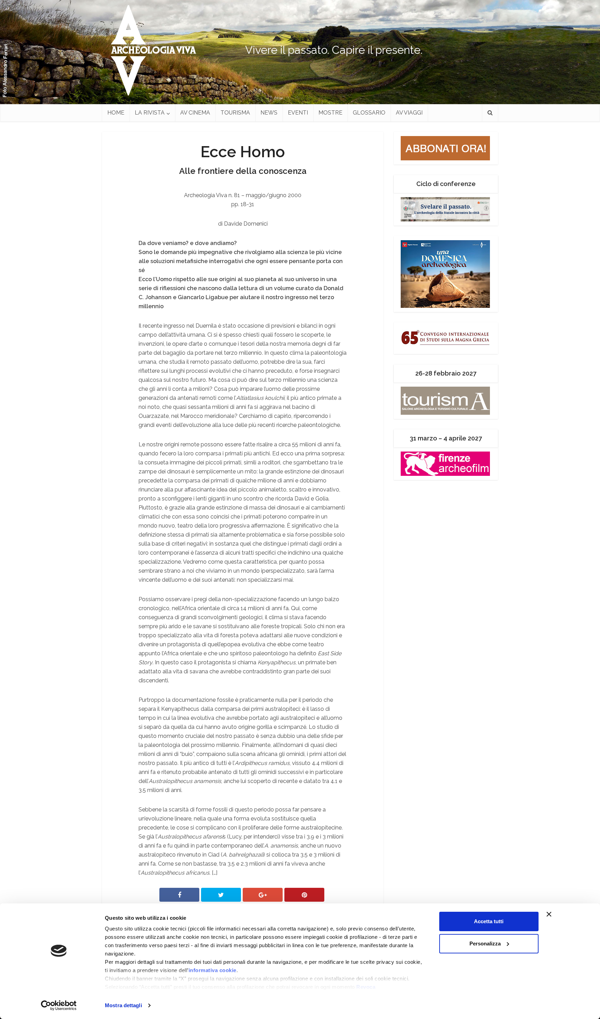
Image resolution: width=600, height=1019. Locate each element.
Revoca (365, 987)
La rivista (150, 112)
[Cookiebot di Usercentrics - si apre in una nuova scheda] (58, 1005)
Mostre (330, 112)
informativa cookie (212, 970)
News (268, 112)
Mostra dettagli (123, 1005)
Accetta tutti (488, 921)
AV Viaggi (409, 112)
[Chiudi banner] (562, 914)
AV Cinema (195, 112)
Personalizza (485, 943)
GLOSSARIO (369, 112)
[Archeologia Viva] (150, 50)
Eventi (298, 112)
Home (115, 112)
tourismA (235, 112)
